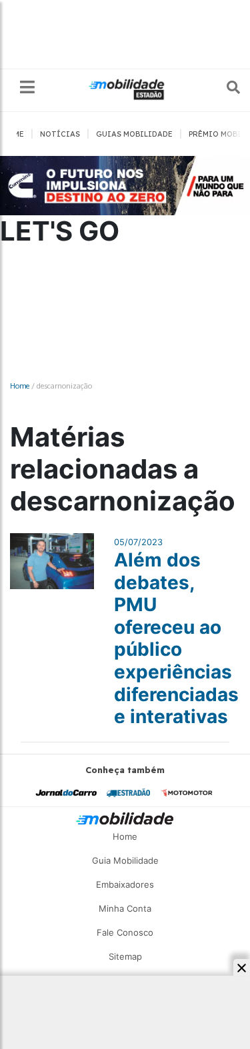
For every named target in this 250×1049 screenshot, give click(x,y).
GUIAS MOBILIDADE (134, 134)
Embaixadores (125, 884)
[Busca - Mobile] (224, 87)
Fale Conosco (125, 932)
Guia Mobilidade (125, 860)
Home (19, 386)
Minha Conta (125, 908)
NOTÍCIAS (60, 134)
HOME (13, 134)
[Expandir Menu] (27, 87)
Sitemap (125, 956)
